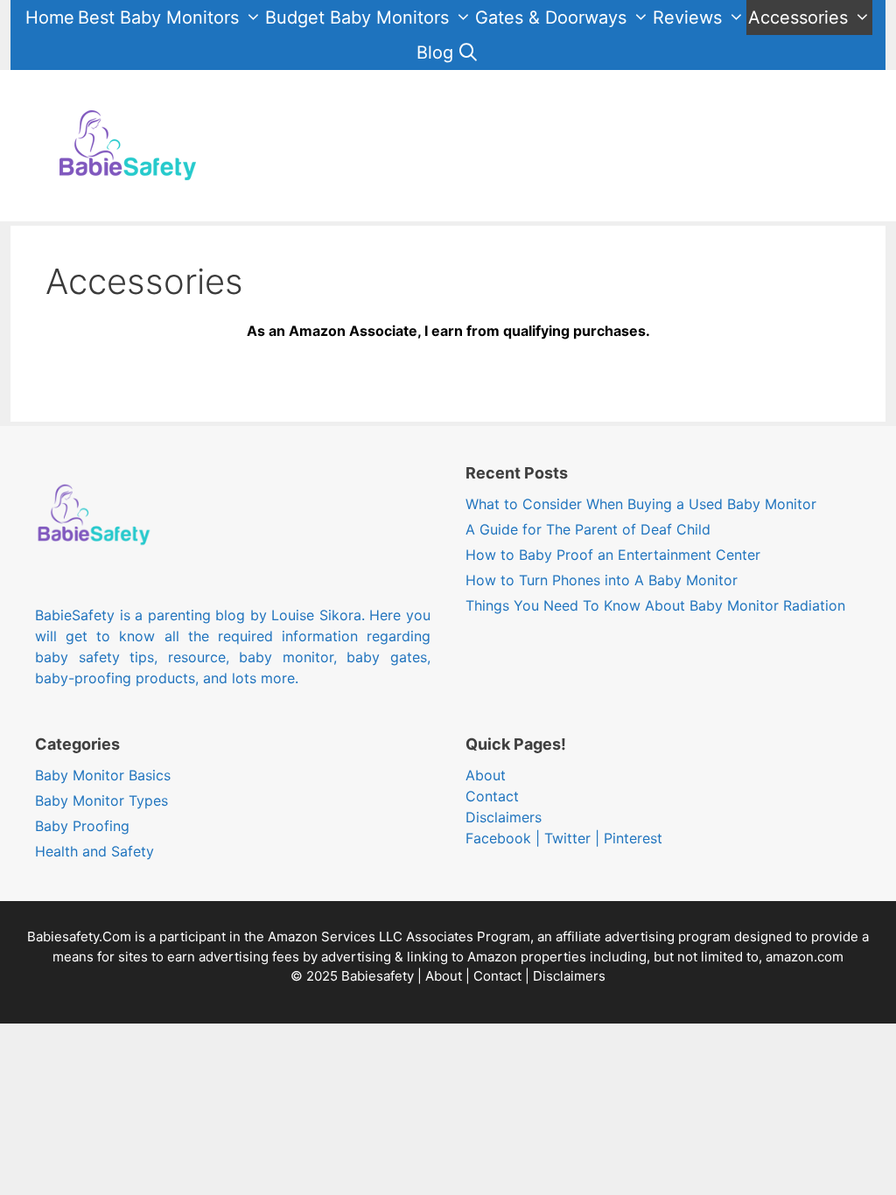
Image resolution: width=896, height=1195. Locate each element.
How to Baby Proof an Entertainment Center (613, 554)
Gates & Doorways (550, 17)
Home (49, 17)
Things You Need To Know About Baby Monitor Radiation (655, 605)
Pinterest (633, 838)
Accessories (798, 17)
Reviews (687, 17)
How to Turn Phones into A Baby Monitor (602, 580)
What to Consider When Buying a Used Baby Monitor (641, 504)
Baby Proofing (82, 826)
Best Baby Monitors (158, 17)
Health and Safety (94, 851)
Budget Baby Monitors (357, 17)
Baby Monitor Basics (103, 775)
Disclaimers (504, 817)
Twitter (567, 838)
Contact (492, 796)
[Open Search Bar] (468, 52)
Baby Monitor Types (101, 800)
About (486, 775)
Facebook (498, 838)
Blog (434, 52)
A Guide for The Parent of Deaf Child (588, 529)
